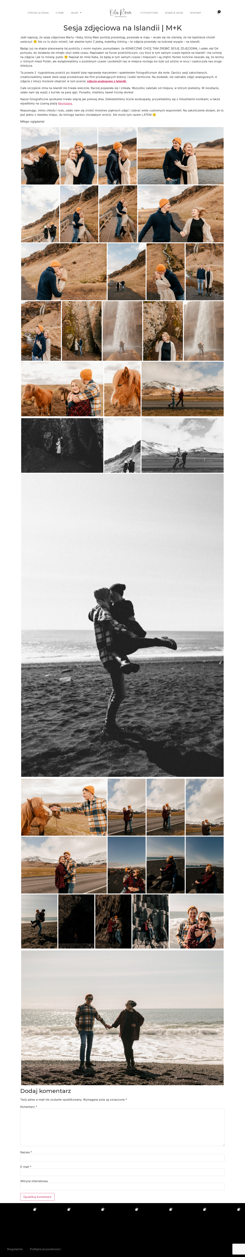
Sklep (74, 12)
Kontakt (195, 12)
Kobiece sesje (174, 12)
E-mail (25, 1166)
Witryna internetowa (34, 1181)
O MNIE (60, 12)
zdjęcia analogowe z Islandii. (107, 81)
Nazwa (26, 1152)
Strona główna (37, 12)
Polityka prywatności (45, 1249)
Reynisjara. (65, 103)
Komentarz (28, 1106)
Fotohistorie (149, 12)
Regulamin (15, 1249)
